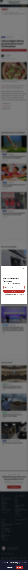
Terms (18, 294)
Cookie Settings (10, 567)
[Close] (23, 268)
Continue (14, 291)
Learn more (23, 563)
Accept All (19, 567)
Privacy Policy (22, 294)
